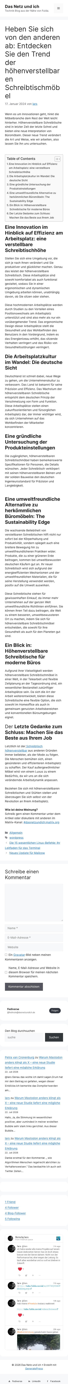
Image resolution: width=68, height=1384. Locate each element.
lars (7, 1098)
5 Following (12, 1219)
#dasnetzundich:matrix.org (41, 822)
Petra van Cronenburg (19, 1057)
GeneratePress (34, 1368)
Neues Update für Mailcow (27, 853)
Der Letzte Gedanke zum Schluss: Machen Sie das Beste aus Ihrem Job (31, 215)
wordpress (16, 837)
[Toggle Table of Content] (56, 159)
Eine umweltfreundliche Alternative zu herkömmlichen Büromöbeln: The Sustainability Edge (33, 197)
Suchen (54, 1037)
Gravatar (19, 954)
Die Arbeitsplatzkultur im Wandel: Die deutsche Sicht (32, 178)
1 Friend (10, 1202)
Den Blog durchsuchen (20, 1030)
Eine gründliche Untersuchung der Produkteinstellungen (30, 186)
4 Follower (12, 1207)
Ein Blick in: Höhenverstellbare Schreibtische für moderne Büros (30, 207)
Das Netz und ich (22, 6)
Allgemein (15, 832)
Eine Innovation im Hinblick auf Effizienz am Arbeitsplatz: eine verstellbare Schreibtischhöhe (33, 168)
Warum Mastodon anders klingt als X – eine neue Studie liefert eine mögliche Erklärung (33, 1062)
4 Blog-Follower (15, 1213)
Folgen (54, 1010)
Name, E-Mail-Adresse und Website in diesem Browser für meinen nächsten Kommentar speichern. (34, 972)
